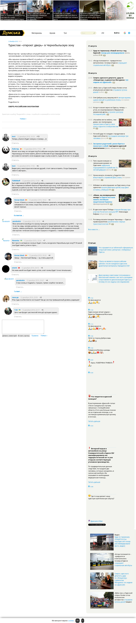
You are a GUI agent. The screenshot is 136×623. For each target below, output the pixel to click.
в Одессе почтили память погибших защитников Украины (104, 199)
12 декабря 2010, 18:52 (37, 200)
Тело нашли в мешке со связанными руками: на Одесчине (102, 163)
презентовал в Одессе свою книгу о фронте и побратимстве (105, 125)
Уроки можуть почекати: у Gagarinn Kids (109, 175)
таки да (15, 297)
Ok (77, 621)
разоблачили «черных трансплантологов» (109, 223)
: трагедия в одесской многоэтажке (109, 147)
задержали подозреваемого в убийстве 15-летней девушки (105, 167)
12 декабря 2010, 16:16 (26, 136)
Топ (65, 33)
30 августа (92, 73)
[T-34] (8, 314)
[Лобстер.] (5, 153)
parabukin (17, 221)
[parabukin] (6, 221)
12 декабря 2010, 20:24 (37, 255)
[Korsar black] (8, 204)
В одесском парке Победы (103, 209)
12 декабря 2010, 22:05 (29, 297)
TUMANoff (16, 181)
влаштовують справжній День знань (107, 177)
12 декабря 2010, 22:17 (31, 310)
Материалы (37, 33)
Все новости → (94, 229)
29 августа (92, 156)
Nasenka (15, 240)
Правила (35, 336)
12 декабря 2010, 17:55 (26, 166)
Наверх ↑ (23, 119)
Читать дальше (94, 421)
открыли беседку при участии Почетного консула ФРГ (111, 210)
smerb (14, 268)
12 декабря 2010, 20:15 (30, 268)
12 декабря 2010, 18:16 (31, 221)
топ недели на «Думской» (110, 81)
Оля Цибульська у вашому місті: (106, 97)
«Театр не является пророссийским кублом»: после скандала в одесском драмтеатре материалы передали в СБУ (114, 263)
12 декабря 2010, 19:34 (32, 240)
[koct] (5, 141)
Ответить (15, 143)
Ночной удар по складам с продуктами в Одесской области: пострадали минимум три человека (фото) (66, 16)
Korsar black (19, 200)
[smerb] (5, 272)
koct (13, 136)
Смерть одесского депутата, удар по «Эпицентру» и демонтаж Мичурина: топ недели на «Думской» (38, 16)
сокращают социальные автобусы (110, 64)
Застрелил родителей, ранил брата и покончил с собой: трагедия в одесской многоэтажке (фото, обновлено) (92, 16)
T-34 (16, 310)
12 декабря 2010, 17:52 (32, 149)
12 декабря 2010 (13, 41)
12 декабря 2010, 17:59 (30, 181)
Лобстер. (15, 149)
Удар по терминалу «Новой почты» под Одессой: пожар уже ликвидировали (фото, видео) (13, 17)
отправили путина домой (123, 601)
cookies (71, 621)
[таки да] (5, 302)
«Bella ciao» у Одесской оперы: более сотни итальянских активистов (110, 89)
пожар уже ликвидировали (112, 53)
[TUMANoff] (5, 185)
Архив (52, 33)
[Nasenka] (6, 241)
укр (103, 33)
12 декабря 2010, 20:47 (35, 280)
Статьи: (92, 242)
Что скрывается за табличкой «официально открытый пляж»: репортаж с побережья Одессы (116, 249)
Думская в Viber (97, 521)
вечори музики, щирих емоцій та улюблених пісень (112, 98)
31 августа (92, 46)
